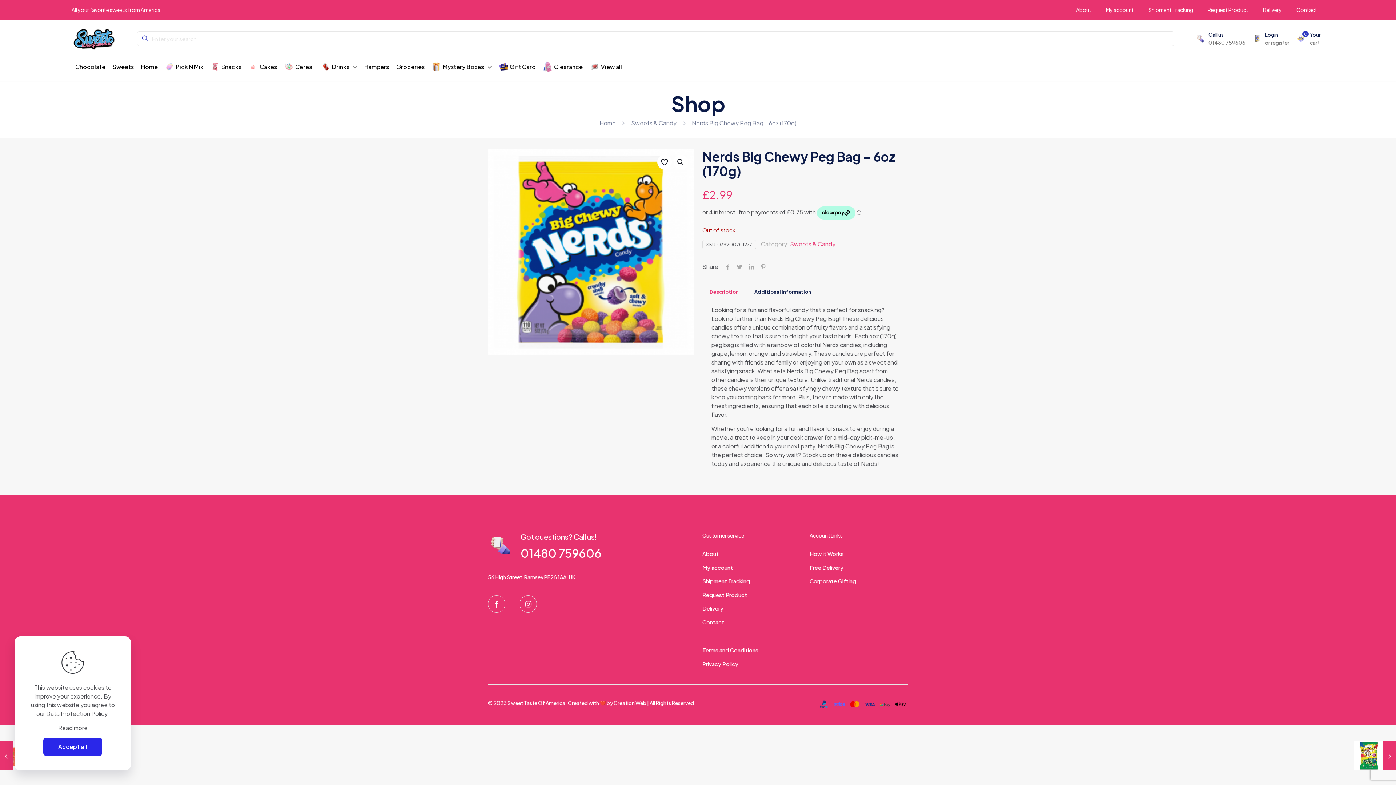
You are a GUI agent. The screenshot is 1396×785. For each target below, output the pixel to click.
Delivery (712, 608)
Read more (73, 728)
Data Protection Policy (76, 713)
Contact (713, 622)
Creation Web (630, 703)
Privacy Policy (720, 663)
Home (607, 123)
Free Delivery (826, 567)
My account (717, 567)
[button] (681, 162)
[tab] (724, 292)
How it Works (827, 553)
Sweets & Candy (654, 123)
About (710, 553)
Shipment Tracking (726, 580)
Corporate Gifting (833, 580)
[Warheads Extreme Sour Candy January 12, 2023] (1375, 755)
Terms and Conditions (730, 650)
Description (724, 292)
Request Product (724, 594)
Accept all (72, 746)
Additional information (782, 292)
